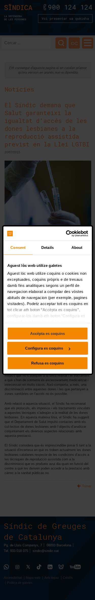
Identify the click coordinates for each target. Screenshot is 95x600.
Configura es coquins (44, 348)
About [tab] (77, 247)
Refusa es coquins (47, 363)
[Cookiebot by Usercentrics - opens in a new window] (67, 233)
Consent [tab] (18, 247)
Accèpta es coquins (47, 333)
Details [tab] (47, 247)
